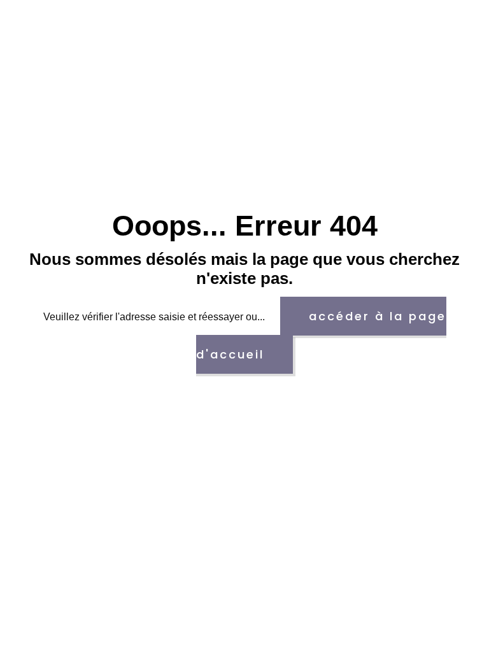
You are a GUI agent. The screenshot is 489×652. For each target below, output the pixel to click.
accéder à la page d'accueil (321, 335)
